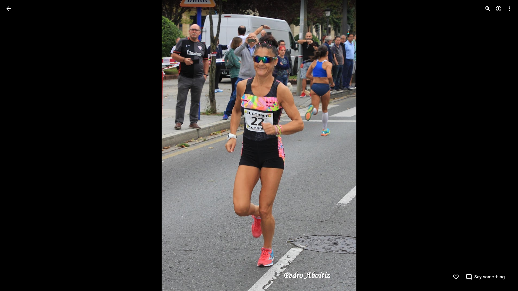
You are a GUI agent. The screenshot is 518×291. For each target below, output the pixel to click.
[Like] (456, 277)
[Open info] (498, 8)
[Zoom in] (487, 8)
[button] (15, 145)
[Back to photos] (8, 8)
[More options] (509, 8)
